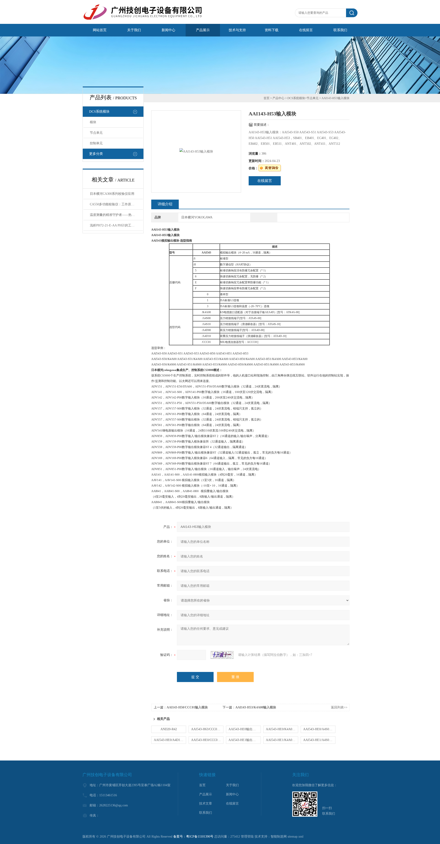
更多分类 (96, 154)
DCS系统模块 (99, 111)
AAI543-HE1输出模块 (243, 740)
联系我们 (340, 30)
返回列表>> (339, 707)
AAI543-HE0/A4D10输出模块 (170, 740)
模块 (93, 122)
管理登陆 (247, 836)
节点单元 (96, 132)
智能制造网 (279, 836)
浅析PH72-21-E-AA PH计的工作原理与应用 (116, 225)
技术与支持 (237, 30)
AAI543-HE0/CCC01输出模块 (207, 740)
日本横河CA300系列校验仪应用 (112, 193)
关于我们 (134, 30)
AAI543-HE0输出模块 (243, 729)
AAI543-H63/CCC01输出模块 (207, 729)
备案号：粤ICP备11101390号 (193, 836)
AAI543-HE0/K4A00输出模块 (282, 729)
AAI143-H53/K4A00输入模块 (255, 707)
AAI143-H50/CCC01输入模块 (187, 707)
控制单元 (96, 143)
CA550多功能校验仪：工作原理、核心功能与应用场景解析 (116, 204)
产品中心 (278, 98)
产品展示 (203, 30)
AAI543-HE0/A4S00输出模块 (319, 729)
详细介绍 (165, 204)
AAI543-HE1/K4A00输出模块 (282, 740)
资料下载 (271, 30)
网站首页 (100, 30)
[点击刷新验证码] (222, 655)
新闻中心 (168, 30)
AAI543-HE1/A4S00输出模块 (319, 740)
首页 (267, 98)
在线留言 (306, 30)
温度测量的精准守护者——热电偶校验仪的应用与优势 (116, 215)
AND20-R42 (168, 729)
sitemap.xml (295, 836)
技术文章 (205, 803)
